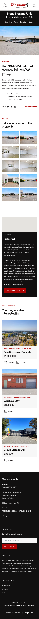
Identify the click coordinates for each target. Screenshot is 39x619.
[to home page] (19, 5)
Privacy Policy (9, 605)
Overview (8, 22)
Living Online (28, 613)
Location (23, 22)
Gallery (16, 22)
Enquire (31, 22)
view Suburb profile (13, 290)
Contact (6, 593)
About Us (7, 586)
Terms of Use (21, 605)
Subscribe (8, 547)
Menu (34, 6)
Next (34, 344)
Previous (30, 344)
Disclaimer (31, 605)
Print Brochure (31, 106)
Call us (5, 6)
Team (6, 589)
